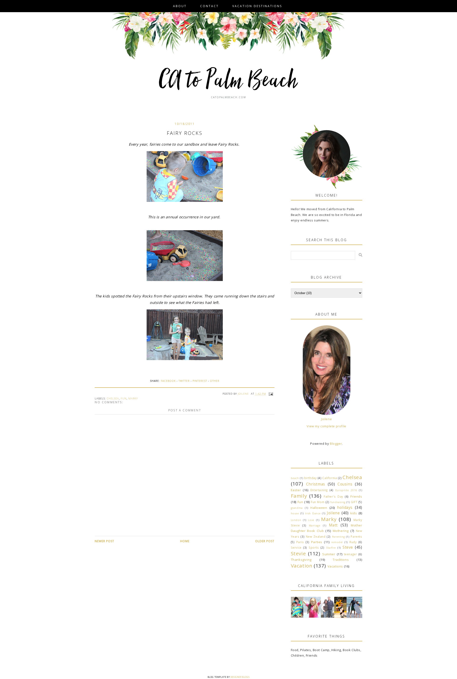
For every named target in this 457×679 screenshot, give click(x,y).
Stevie (298, 553)
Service (296, 547)
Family (299, 495)
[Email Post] (270, 393)
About (180, 6)
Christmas (315, 484)
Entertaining (319, 490)
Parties (316, 542)
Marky (133, 398)
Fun (124, 398)
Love (311, 520)
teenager (350, 554)
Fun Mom (317, 502)
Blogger (336, 443)
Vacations (335, 566)
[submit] (360, 255)
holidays (345, 507)
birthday (310, 478)
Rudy (353, 542)
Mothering (341, 531)
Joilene (326, 419)
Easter (296, 490)
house (295, 513)
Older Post (264, 541)
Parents (356, 536)
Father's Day (333, 496)
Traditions (341, 559)
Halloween (318, 507)
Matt (333, 525)
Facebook (168, 381)
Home (184, 541)
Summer (328, 554)
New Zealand (316, 536)
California (329, 478)
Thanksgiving (301, 559)
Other (214, 381)
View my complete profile (326, 426)
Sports (314, 547)
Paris (300, 542)
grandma (297, 508)
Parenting (338, 536)
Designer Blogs (239, 677)
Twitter (184, 381)
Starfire (331, 547)
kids (353, 513)
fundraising (337, 502)
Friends (356, 496)
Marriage (314, 525)
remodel (337, 542)
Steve (348, 547)
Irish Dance (313, 513)
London (296, 520)
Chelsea (113, 398)
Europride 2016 (346, 490)
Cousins (345, 484)
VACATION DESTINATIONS (257, 6)
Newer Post (104, 541)
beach (295, 478)
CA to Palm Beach (228, 81)
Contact (209, 6)
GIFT (354, 502)
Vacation (302, 565)
